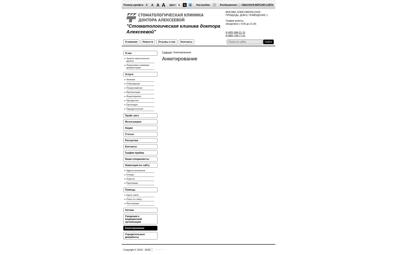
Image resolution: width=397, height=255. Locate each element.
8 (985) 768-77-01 (235, 35)
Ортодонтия (132, 100)
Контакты (186, 42)
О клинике (131, 42)
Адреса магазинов (135, 170)
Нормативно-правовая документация (137, 66)
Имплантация (133, 92)
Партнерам (132, 183)
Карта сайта (132, 195)
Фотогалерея (133, 121)
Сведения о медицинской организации (133, 219)
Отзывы (130, 174)
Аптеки (129, 210)
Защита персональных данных (137, 59)
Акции (129, 128)
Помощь (130, 189)
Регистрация (132, 203)
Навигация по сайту (137, 165)
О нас (128, 53)
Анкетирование (134, 228)
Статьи (129, 134)
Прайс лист (132, 115)
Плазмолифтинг (134, 88)
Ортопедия (132, 104)
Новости (148, 42)
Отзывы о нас (167, 42)
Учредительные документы (135, 235)
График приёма (134, 152)
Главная (167, 52)
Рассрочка (131, 140)
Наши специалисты (137, 159)
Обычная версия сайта (258, 4)
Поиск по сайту (134, 199)
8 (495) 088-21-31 (235, 32)
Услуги (129, 74)
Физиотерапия (133, 96)
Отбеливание (133, 83)
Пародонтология (134, 109)
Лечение (130, 79)
